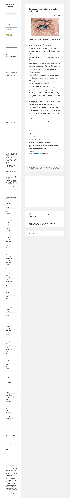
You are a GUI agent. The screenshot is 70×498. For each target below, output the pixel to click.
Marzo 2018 (8, 296)
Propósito (54, 168)
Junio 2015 (7, 358)
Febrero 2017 (8, 320)
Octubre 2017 (8, 305)
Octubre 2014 (8, 373)
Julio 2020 (7, 245)
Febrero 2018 (8, 298)
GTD (34, 168)
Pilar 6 (7, 429)
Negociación (8, 416)
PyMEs (7, 433)
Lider (8, 483)
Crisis (13, 472)
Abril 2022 (7, 226)
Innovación (8, 403)
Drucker (12, 473)
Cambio (7, 386)
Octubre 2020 (8, 239)
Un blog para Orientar (10, 145)
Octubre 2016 (8, 328)
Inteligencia (8, 405)
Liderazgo (7, 408)
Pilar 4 (7, 425)
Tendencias (8, 437)
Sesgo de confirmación (10, 157)
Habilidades (37, 168)
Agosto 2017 (8, 309)
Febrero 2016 (8, 343)
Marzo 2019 (8, 273)
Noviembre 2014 (9, 372)
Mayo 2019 (7, 269)
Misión (7, 414)
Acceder (7, 452)
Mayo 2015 (7, 360)
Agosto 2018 (8, 286)
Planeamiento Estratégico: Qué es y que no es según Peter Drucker (11, 192)
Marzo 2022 (8, 228)
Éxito (32, 168)
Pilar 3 (7, 423)
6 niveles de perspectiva (41, 44)
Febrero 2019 (8, 275)
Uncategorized (8, 440)
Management (8, 412)
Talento (15, 490)
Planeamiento (10, 489)
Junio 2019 (7, 268)
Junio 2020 (7, 247)
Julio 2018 (7, 288)
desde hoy (41, 95)
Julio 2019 (7, 266)
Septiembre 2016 (9, 330)
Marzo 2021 (8, 230)
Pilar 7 (7, 431)
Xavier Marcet (12, 493)
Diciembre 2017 (8, 302)
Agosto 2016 (8, 332)
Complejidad (8, 468)
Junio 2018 (7, 290)
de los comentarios (10, 455)
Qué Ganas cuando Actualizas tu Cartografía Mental (41, 142)
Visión (7, 442)
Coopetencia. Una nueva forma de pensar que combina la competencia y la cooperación (11, 183)
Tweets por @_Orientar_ (10, 63)
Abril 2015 (7, 362)
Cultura (16, 472)
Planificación (14, 489)
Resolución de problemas (10, 435)
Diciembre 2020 (8, 235)
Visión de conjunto (9, 444)
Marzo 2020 (8, 252)
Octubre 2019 (8, 260)
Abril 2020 (7, 251)
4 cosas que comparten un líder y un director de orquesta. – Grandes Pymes (11, 175)
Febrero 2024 (8, 211)
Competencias (55, 167)
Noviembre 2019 (9, 258)
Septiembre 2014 (9, 375)
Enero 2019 (8, 277)
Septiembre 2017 (9, 307)
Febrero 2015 (8, 366)
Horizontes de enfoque (44, 168)
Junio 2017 (7, 313)
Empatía (7, 392)
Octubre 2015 (8, 351)
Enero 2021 (8, 234)
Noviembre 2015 (9, 349)
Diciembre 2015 (8, 347)
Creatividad (8, 390)
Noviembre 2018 (9, 281)
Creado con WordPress (33, 233)
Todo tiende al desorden (34, 139)
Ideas (13, 477)
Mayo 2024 (7, 207)
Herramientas (8, 401)
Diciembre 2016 (8, 324)
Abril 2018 (7, 294)
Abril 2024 (7, 209)
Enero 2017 (8, 322)
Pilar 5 (7, 427)
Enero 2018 (8, 300)
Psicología (12, 490)
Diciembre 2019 (8, 256)
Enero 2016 (8, 345)
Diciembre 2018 (8, 279)
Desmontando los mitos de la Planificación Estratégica (11, 197)
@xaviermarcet (8, 465)
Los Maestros (8, 410)
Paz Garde (58, 15)
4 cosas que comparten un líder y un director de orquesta (11, 177)
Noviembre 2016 (9, 326)
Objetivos (9, 486)
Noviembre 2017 (9, 303)
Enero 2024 (8, 213)
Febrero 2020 (8, 254)
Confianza (12, 470)
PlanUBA (7, 144)
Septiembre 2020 (9, 241)
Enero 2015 (8, 368)
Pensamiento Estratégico (10, 5)
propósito (50, 86)
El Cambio (7, 187)
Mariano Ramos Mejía (9, 40)
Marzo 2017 (8, 319)
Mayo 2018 (7, 292)
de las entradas (9, 453)
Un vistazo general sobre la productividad (39, 136)
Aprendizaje (8, 385)
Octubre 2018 (8, 283)
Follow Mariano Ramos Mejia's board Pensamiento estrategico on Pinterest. (11, 47)
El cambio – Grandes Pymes (10, 186)
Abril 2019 (7, 271)
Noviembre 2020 (9, 237)
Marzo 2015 (8, 364)
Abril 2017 (7, 317)
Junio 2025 (7, 205)
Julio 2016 (7, 334)
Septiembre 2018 (9, 285)
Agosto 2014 (8, 377)
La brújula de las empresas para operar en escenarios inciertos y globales (11, 154)
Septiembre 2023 (9, 220)
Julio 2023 (7, 224)
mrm (37, 167)
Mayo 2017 (7, 315)
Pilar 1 (7, 420)
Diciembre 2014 (8, 370)
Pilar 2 (7, 422)
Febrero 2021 (8, 232)
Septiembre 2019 (9, 262)
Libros (7, 406)
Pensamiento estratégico (10, 418)
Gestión (11, 477)
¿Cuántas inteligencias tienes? (36, 130)
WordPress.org (8, 457)
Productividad (8, 490)
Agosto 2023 (8, 222)
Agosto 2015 (8, 355)
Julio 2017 (7, 311)
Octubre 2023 (8, 218)
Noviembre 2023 (9, 217)
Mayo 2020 (7, 249)
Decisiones (8, 473)
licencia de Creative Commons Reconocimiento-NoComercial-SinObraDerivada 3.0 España (11, 27)
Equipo (13, 475)
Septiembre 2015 (9, 353)
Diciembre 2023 (8, 215)
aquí (52, 121)
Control (7, 388)
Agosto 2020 (8, 243)
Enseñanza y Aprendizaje (10, 397)
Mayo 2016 (7, 338)
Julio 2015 (7, 356)
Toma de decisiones (9, 439)
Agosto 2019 (8, 264)
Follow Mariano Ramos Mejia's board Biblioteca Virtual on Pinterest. (11, 57)
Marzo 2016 (8, 341)
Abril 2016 (7, 339)
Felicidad (7, 399)
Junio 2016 (7, 336)
